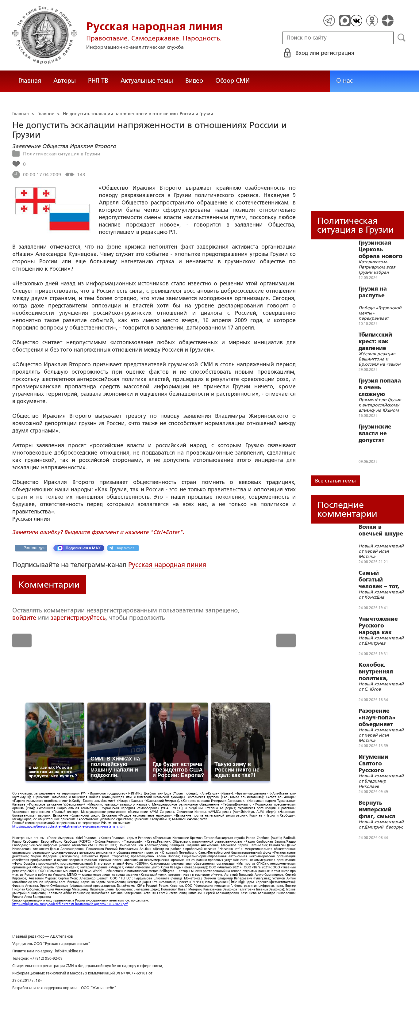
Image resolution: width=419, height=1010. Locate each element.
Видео (194, 80)
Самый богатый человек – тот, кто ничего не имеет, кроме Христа (379, 579)
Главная (29, 80)
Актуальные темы (147, 80)
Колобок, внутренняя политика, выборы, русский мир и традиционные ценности (380, 671)
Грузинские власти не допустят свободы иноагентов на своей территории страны (380, 433)
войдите (24, 617)
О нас (344, 80)
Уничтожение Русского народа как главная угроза (381, 625)
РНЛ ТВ (98, 80)
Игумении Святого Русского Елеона (373, 763)
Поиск (402, 37)
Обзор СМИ (232, 80)
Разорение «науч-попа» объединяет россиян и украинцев (377, 717)
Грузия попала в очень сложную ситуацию (380, 387)
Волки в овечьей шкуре (381, 530)
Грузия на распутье (373, 292)
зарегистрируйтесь (78, 617)
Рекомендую (34, 548)
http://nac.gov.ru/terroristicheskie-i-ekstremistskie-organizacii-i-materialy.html (68, 826)
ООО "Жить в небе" (98, 988)
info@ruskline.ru (69, 951)
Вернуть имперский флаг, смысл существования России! (381, 809)
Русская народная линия (167, 565)
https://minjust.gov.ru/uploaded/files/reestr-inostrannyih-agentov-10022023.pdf (70, 904)
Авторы (64, 80)
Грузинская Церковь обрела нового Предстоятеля (380, 249)
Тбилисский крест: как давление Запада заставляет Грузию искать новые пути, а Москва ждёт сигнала (379, 341)
